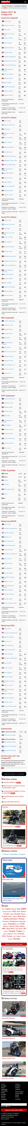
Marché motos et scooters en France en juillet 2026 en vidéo (13, 787)
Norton (6, 931)
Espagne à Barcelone (9, 47)
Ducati (17, 913)
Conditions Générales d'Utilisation (10, 1114)
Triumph (9, 936)
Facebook (13, 854)
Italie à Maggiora (8, 568)
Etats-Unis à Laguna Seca (10, 351)
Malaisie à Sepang (8, 91)
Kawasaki (12, 923)
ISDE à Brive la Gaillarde (10, 735)
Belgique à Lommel (8, 581)
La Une (3, 1084)
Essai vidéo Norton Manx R (11, 802)
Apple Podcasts (19, 1091)
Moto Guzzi (22, 916)
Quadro (9, 934)
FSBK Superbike (8, 470)
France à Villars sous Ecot (10, 603)
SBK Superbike (7, 317)
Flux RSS (17, 1099)
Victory (23, 936)
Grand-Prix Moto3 (8, 217)
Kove (18, 924)
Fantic (10, 916)
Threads (17, 1087)
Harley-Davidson (11, 918)
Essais (5, 807)
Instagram (21, 854)
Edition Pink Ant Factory (7, 1117)
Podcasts (3, 1094)
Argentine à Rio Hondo (9, 25)
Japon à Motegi (7, 82)
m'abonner (24, 6)
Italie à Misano (7, 347)
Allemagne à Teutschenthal (10, 554)
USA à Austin (7, 29)
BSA (14, 911)
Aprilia (8, 908)
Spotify (17, 1095)
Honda (21, 918)
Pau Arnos (6, 484)
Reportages (7, 859)
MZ (25, 928)
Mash (17, 926)
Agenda (3, 1096)
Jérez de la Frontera (9, 369)
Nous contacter (5, 1119)
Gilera (15, 916)
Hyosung (22, 921)
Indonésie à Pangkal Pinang (10, 528)
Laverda (11, 926)
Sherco (15, 934)
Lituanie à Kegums (8, 549)
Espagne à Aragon (8, 78)
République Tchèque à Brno (10, 61)
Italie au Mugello (8, 43)
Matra (22, 926)
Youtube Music (19, 1093)
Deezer (17, 1097)
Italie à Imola (7, 338)
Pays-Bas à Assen (8, 52)
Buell (18, 911)
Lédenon (6, 480)
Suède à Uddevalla (8, 590)
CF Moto (6, 914)
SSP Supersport (8, 395)
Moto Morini (11, 928)
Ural (14, 936)
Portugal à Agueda (8, 573)
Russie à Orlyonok (8, 563)
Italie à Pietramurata (9, 541)
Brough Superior (7, 911)
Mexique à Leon (8, 537)
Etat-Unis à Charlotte (9, 594)
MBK (4, 928)
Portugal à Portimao (8, 360)
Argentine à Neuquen (9, 532)
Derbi (12, 914)
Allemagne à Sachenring (10, 56)
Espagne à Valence (8, 95)
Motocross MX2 (7, 625)
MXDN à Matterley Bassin (10, 742)
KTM (22, 923)
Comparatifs (7, 948)
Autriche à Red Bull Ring (9, 65)
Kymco (5, 926)
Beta (18, 909)
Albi (5, 498)
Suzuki (21, 933)
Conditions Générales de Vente (9, 1115)
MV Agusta (19, 928)
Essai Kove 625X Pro (9, 782)
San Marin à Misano (8, 74)
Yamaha (16, 938)
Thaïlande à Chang (8, 325)
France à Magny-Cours (9, 365)
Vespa (18, 936)
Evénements (6, 728)
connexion (17, 6)
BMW (23, 908)
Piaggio (19, 931)
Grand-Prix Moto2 (8, 117)
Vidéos (3, 1092)
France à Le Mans (8, 38)
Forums (3, 1098)
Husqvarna (14, 921)
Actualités (3, 1086)
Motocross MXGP (8, 521)
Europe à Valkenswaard (9, 545)
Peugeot (12, 931)
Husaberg (5, 921)
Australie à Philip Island (9, 86)
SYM (3, 936)
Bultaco (23, 911)
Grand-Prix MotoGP (9, 17)
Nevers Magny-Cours (9, 489)
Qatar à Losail (7, 21)
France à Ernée (7, 558)
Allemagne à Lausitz (9, 356)
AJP (3, 909)
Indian (5, 924)
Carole (5, 494)
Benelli (14, 909)
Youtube (5, 854)
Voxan (10, 939)
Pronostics (4, 1099)
